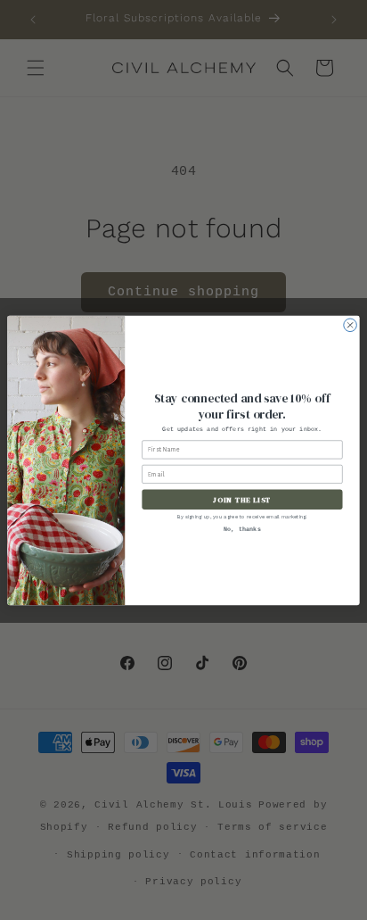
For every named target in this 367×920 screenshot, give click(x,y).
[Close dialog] (350, 325)
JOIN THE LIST (242, 498)
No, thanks (242, 529)
